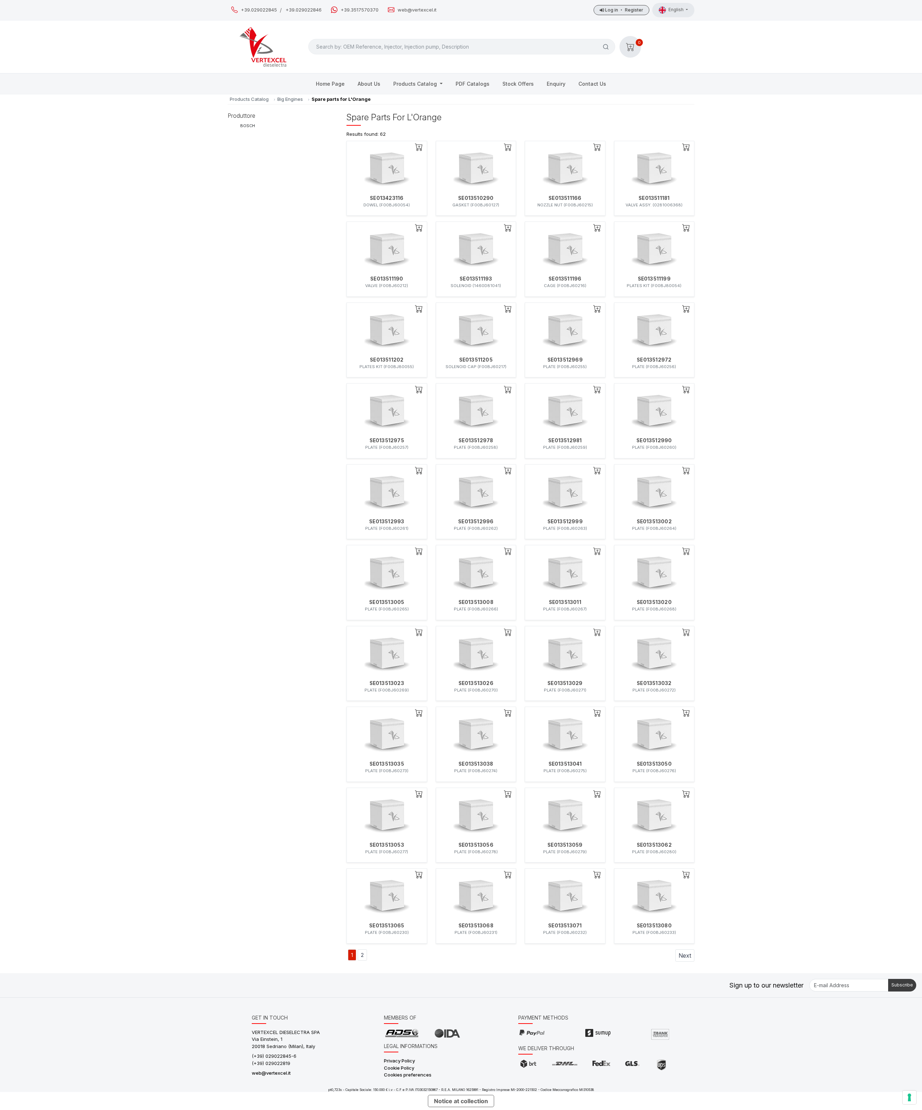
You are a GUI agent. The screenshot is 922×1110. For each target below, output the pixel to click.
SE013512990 (654, 440)
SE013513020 (654, 602)
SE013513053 (387, 845)
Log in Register (623, 10)
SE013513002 (654, 521)
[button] (630, 47)
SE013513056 (475, 845)
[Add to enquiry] (419, 147)
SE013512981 (565, 440)
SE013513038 (475, 764)
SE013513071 (565, 925)
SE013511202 (386, 360)
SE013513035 (387, 764)
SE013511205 (476, 360)
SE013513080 (654, 925)
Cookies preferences (407, 1075)
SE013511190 (386, 279)
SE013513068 (475, 925)
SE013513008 (475, 602)
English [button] (676, 9)
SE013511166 (565, 198)
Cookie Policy (399, 1068)
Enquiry (556, 84)
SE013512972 (654, 360)
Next (685, 955)
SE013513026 (475, 683)
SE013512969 (565, 360)
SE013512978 (475, 440)
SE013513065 (386, 925)
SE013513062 (654, 845)
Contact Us (592, 84)
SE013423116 (386, 198)
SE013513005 (386, 602)
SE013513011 (565, 602)
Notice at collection (461, 1101)
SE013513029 (564, 683)
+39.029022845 (259, 10)
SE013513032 (654, 683)
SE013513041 (565, 764)
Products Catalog (415, 84)
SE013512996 (475, 521)
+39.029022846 (304, 10)
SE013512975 (387, 440)
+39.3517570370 (360, 10)
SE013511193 (476, 279)
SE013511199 (654, 279)
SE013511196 (565, 279)
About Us (369, 84)
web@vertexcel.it (417, 10)
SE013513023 (387, 683)
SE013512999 (565, 521)
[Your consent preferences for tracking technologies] (909, 1097)
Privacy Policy (399, 1061)
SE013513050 (654, 764)
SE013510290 (475, 198)
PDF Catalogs (472, 84)
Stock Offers (518, 84)
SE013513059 (564, 845)
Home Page (330, 84)
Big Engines (290, 99)
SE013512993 (386, 521)
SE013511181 (654, 198)
